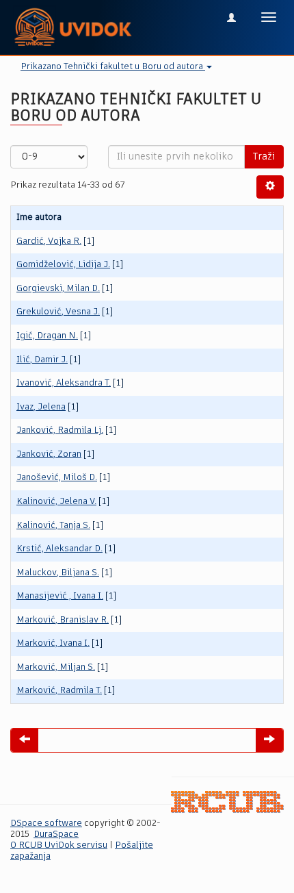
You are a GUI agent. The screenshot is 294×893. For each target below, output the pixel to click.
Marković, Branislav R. (62, 620)
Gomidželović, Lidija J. (63, 264)
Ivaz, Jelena (41, 407)
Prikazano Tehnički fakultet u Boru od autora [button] (113, 66)
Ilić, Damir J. (42, 359)
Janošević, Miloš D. (56, 477)
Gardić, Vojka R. (48, 241)
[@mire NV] (227, 802)
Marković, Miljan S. (55, 667)
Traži (264, 157)
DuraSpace (56, 834)
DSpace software (46, 823)
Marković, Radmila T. (59, 690)
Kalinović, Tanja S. (53, 525)
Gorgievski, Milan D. (58, 288)
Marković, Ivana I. (53, 643)
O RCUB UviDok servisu (58, 845)
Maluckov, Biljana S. (57, 572)
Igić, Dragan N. (47, 335)
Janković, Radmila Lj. (59, 430)
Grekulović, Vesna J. (58, 311)
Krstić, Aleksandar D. (59, 548)
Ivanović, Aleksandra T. (63, 383)
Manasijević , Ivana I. (59, 596)
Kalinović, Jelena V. (56, 501)
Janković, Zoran (48, 454)
